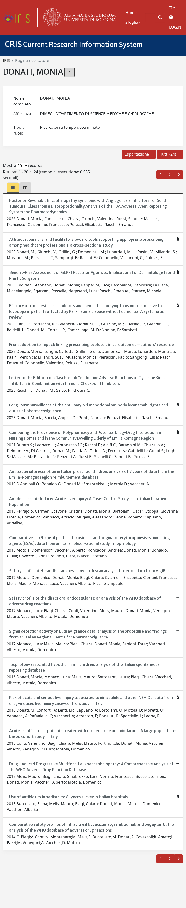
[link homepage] (18, 17)
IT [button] (170, 7)
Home (131, 12)
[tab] (13, 187)
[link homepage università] (78, 17)
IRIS (6, 60)
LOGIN (175, 27)
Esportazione (137, 154)
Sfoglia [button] (131, 22)
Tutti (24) (168, 154)
